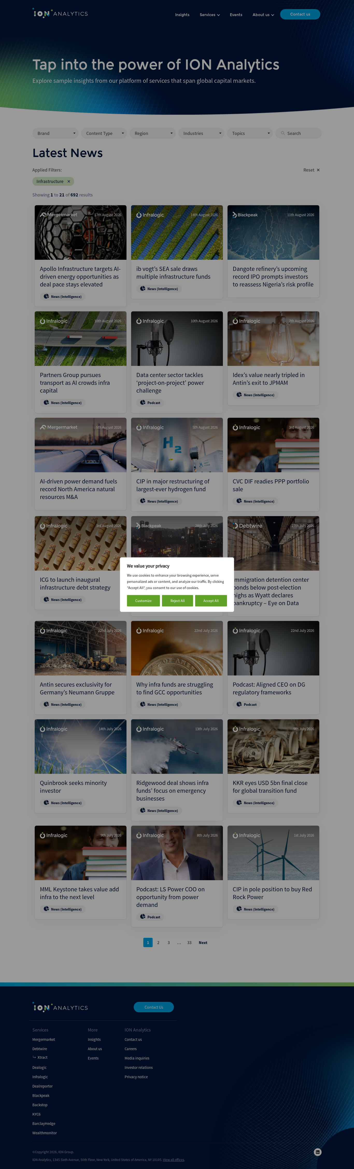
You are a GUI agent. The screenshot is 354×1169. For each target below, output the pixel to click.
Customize (143, 600)
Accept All (211, 600)
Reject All (178, 600)
